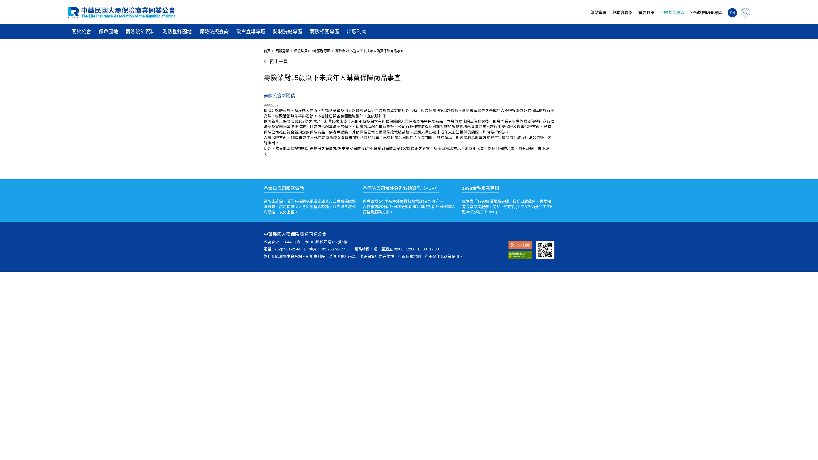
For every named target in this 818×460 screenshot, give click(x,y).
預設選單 (282, 51)
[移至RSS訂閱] (520, 245)
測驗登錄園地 (177, 31)
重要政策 (646, 12)
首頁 (267, 51)
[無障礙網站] (520, 255)
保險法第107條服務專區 (312, 51)
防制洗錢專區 (287, 31)
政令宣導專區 (251, 31)
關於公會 (81, 31)
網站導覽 (598, 12)
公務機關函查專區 (706, 12)
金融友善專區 (672, 12)
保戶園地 (108, 31)
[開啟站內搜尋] (745, 12)
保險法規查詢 (214, 31)
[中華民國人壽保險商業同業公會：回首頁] (121, 12)
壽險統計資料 (140, 31)
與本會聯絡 (622, 12)
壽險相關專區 (324, 31)
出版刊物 (356, 31)
